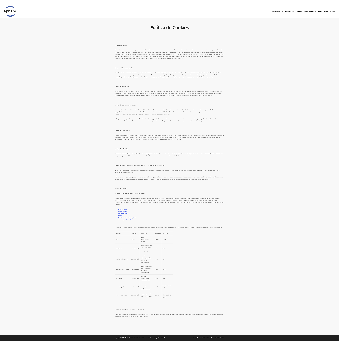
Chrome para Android (124, 220)
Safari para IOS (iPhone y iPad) (127, 218)
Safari (120, 216)
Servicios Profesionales (288, 11)
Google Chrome (122, 209)
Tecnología (299, 11)
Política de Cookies (219, 338)
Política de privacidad (206, 338)
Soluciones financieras (310, 11)
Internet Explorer (123, 213)
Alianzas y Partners (323, 11)
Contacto (332, 11)
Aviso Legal (194, 338)
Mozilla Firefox (122, 211)
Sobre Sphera (276, 11)
